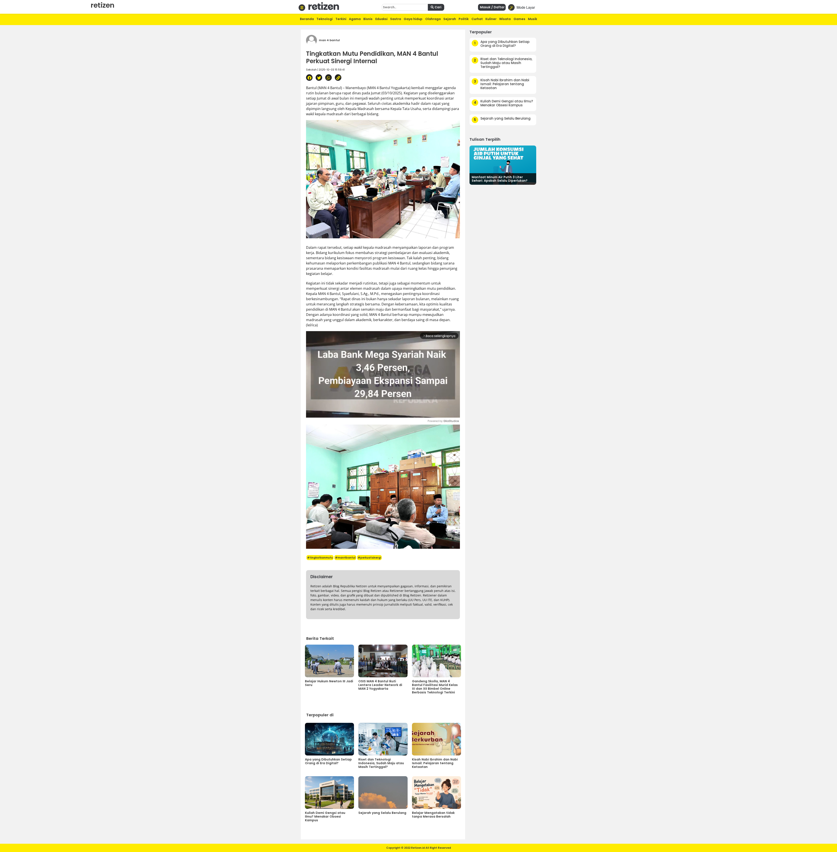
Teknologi (324, 19)
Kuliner (491, 19)
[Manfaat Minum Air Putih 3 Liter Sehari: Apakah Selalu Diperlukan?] (503, 164)
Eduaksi (381, 19)
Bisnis (368, 19)
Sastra (395, 19)
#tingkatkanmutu (320, 557)
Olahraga (433, 19)
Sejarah (449, 19)
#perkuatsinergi (369, 557)
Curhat (477, 19)
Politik (464, 19)
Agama (355, 19)
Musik (532, 19)
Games (519, 19)
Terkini (340, 19)
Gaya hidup (413, 19)
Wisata (505, 19)
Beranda (307, 19)
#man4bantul (345, 557)
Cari (437, 7)
